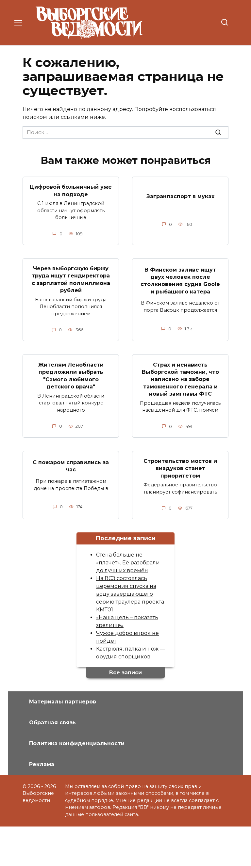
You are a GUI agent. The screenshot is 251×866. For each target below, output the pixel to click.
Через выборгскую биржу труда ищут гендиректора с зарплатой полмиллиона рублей (71, 279)
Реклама (41, 764)
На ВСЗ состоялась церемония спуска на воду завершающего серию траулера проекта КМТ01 (130, 594)
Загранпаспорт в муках (180, 196)
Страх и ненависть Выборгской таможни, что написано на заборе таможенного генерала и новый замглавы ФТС (180, 379)
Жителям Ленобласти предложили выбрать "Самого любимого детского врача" (71, 375)
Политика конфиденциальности (77, 743)
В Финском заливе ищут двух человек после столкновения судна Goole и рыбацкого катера (180, 280)
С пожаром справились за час (71, 465)
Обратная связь (52, 722)
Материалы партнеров (62, 702)
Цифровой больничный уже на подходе (71, 190)
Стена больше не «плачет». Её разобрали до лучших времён (128, 563)
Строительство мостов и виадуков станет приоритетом (180, 468)
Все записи (125, 672)
